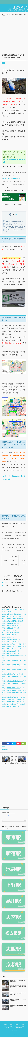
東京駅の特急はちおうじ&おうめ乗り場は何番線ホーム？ (18, 981)
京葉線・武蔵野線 (11, 621)
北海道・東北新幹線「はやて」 (15, 676)
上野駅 (22, 1024)
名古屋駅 (17, 1026)
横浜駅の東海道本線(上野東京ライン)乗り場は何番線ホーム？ (18, 1000)
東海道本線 (10, 623)
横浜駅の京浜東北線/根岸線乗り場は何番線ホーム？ (18, 993)
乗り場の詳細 (5, 749)
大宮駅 (10, 1026)
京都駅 (7, 1027)
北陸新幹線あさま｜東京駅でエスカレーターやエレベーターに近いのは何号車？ (15, 227)
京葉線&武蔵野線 (11, 639)
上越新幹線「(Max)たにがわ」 (15, 692)
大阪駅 (23, 1026)
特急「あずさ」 (11, 706)
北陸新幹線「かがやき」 (13, 701)
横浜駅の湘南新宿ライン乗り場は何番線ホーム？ (18, 987)
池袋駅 (17, 1024)
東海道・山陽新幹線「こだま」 (15, 660)
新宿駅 (11, 1024)
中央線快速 (10, 632)
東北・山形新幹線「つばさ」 (15, 690)
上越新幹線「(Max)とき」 (14, 697)
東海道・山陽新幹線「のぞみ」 (15, 669)
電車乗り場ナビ (20, 7)
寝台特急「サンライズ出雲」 (15, 646)
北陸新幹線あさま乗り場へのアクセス (14, 224)
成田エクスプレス (11, 616)
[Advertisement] (14, 34)
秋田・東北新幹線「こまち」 (15, 681)
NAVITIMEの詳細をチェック (12, 178)
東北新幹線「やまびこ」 (13, 688)
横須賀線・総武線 (11, 618)
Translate (12, 815)
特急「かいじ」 (11, 641)
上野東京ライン (11, 625)
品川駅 (5, 1026)
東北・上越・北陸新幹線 (13, 614)
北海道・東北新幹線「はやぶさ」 (16, 683)
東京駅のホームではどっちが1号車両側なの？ (15, 230)
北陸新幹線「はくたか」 (13, 699)
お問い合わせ (14, 1030)
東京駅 (3, 63)
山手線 (8, 630)
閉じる (16, 214)
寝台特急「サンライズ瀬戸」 (15, 644)
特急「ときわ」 (11, 653)
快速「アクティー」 (12, 648)
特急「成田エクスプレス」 (14, 704)
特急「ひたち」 (11, 651)
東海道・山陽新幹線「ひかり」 (15, 665)
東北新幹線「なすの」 (13, 674)
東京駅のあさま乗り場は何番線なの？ (14, 221)
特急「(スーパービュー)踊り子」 (16, 655)
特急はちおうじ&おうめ (13, 609)
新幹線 (8, 611)
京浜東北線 (10, 628)
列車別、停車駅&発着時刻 (17, 1027)
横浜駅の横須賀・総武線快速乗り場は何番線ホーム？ (18, 1006)
